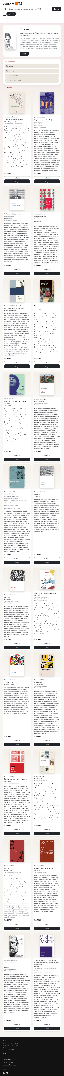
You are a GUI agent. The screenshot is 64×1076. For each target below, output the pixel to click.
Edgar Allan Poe (38, 128)
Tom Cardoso (7, 411)
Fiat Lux (7, 603)
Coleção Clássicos (10, 123)
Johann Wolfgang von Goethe (11, 127)
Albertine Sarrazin (38, 690)
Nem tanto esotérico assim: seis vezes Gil (15, 408)
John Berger (37, 876)
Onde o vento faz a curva (42, 311)
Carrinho (12, 14)
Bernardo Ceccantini (9, 690)
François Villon (8, 876)
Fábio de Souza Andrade (10, 316)
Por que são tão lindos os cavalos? (15, 785)
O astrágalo (38, 688)
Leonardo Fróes (8, 224)
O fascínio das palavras (12, 219)
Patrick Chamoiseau (39, 407)
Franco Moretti (37, 227)
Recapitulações (39, 782)
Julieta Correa (7, 787)
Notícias (5, 1062)
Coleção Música (9, 404)
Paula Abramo (7, 605)
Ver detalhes (17, 183)
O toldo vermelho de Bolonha (44, 874)
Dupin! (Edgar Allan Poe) (43, 125)
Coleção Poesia (39, 497)
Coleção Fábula (39, 123)
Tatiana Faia (37, 502)
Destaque (24, 59)
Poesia (6, 874)
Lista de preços (7, 1065)
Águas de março (9, 499)
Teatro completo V (10, 968)
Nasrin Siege (37, 601)
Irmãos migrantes (40, 405)
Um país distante (40, 222)
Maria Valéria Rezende (39, 784)
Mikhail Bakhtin (38, 972)
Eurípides (6, 973)
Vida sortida (8, 688)
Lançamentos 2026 (8, 1068)
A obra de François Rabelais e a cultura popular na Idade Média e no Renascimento (46, 968)
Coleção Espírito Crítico (12, 311)
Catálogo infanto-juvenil (9, 1070)
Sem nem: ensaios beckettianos (15, 314)
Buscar (56, 9)
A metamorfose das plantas (13, 125)
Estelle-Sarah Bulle (38, 313)
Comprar (17, 187)
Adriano (37, 500)
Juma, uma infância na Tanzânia (45, 599)
